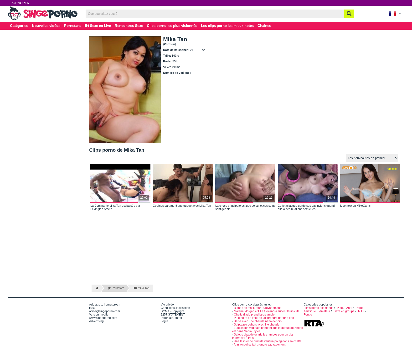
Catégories (19, 26)
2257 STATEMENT (173, 314)
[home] (96, 288)
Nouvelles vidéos (46, 26)
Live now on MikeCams (355, 205)
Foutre (308, 314)
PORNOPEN (19, 3)
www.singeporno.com (103, 318)
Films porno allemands (318, 308)
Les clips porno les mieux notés (227, 26)
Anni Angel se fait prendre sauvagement (259, 344)
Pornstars (72, 26)
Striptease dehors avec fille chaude (256, 324)
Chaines (264, 26)
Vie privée (167, 304)
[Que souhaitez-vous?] (349, 14)
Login (164, 321)
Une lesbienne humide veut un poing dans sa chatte (267, 341)
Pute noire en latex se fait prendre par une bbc (264, 318)
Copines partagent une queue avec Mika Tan (182, 205)
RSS (92, 308)
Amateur (324, 311)
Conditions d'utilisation (175, 308)
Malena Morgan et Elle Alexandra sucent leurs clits (266, 311)
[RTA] (314, 326)
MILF (361, 311)
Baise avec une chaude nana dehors (258, 321)
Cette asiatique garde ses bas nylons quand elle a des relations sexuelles (306, 207)
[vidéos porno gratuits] (44, 19)
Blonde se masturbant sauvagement (257, 308)
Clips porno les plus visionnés (172, 26)
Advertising (96, 321)
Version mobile (98, 314)
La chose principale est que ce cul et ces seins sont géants (245, 207)
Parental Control (171, 318)
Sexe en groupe (344, 311)
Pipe (340, 308)
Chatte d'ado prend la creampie (254, 314)
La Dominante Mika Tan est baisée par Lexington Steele (115, 207)
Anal (349, 308)
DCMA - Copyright (172, 311)
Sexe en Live (100, 26)
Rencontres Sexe (129, 26)
